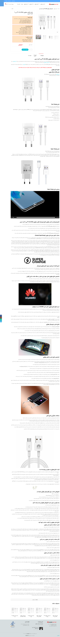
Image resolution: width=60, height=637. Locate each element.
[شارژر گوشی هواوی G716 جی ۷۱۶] (55, 610)
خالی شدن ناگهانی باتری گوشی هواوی (35, 628)
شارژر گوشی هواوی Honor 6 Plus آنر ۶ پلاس (23, 616)
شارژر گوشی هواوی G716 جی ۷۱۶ (55, 616)
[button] (35, 205)
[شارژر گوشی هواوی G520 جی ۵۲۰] (39, 610)
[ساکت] (13, 218)
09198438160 (53, 625)
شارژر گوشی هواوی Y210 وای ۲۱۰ (47, 616)
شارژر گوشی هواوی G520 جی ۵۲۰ (39, 616)
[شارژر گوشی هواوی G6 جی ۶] (14, 610)
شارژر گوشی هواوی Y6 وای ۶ (31, 616)
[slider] (35, 217)
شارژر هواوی (55, 8)
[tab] (41, 55)
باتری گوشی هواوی (46, 62)
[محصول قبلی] (13, 8)
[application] (35, 204)
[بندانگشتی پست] (41, 628)
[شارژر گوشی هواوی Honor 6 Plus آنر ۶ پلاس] (23, 610)
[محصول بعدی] (11, 8)
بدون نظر (39, 625)
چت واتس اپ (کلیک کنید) (52, 625)
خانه (58, 8)
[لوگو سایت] (53, 4)
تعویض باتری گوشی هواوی (39, 623)
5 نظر (34, 629)
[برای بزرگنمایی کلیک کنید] (57, 32)
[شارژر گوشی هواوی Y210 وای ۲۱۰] (47, 610)
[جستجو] (8, 4)
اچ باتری (24, 64)
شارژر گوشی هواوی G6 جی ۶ (15, 616)
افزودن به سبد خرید (25, 49)
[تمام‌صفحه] (11, 218)
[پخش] (58, 218)
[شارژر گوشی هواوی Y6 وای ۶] (31, 610)
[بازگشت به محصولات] (12, 8)
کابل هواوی (57, 74)
